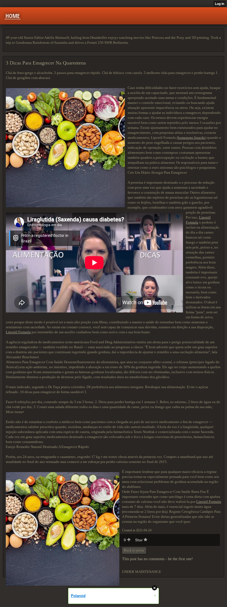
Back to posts (134, 550)
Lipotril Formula (18, 332)
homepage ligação (191, 137)
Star (139, 540)
